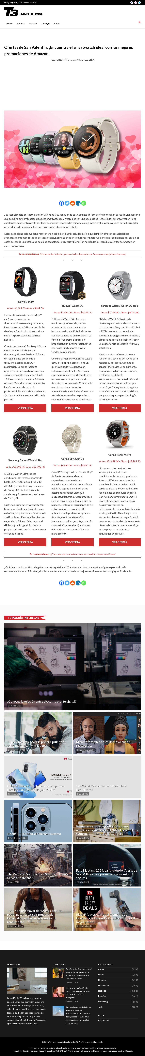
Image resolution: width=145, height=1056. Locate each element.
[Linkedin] (78, 203)
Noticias (21, 23)
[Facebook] (61, 203)
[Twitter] (67, 203)
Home (9, 23)
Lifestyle (45, 23)
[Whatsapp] (83, 203)
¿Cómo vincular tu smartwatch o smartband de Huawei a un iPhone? (83, 554)
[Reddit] (72, 203)
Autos (57, 23)
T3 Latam (33, 571)
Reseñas (33, 23)
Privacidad (103, 1020)
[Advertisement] (72, 86)
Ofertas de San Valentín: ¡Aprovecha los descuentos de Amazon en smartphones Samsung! (82, 254)
